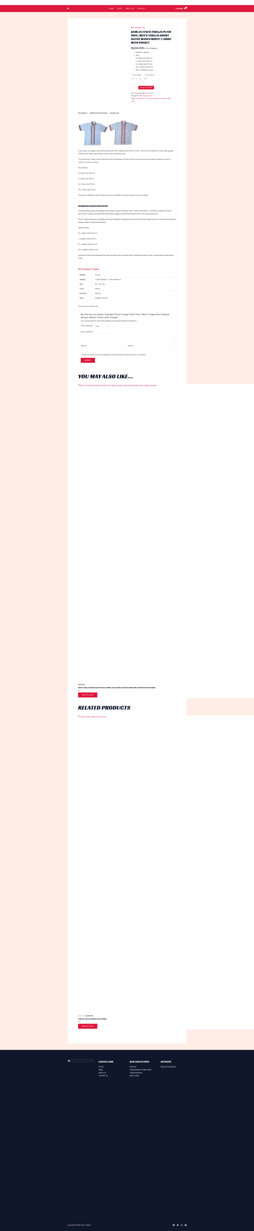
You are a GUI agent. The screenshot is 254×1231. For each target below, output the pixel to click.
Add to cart (146, 88)
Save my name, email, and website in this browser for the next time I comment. (114, 355)
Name (84, 346)
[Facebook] (174, 1225)
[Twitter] (178, 1225)
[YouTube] (186, 1225)
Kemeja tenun (140, 98)
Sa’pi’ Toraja (134, 1076)
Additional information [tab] (98, 113)
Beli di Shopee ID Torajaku (88, 269)
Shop (119, 8)
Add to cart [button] (88, 695)
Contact (141, 8)
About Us (129, 8)
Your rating (87, 325)
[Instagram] (182, 1225)
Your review (87, 331)
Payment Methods (168, 1067)
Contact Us (103, 1076)
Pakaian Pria (140, 28)
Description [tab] (82, 113)
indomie (132, 1067)
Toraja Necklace (135, 1073)
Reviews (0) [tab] (114, 113)
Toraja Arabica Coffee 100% (140, 1070)
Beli (132, 28)
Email (131, 346)
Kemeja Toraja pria (153, 98)
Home (111, 8)
